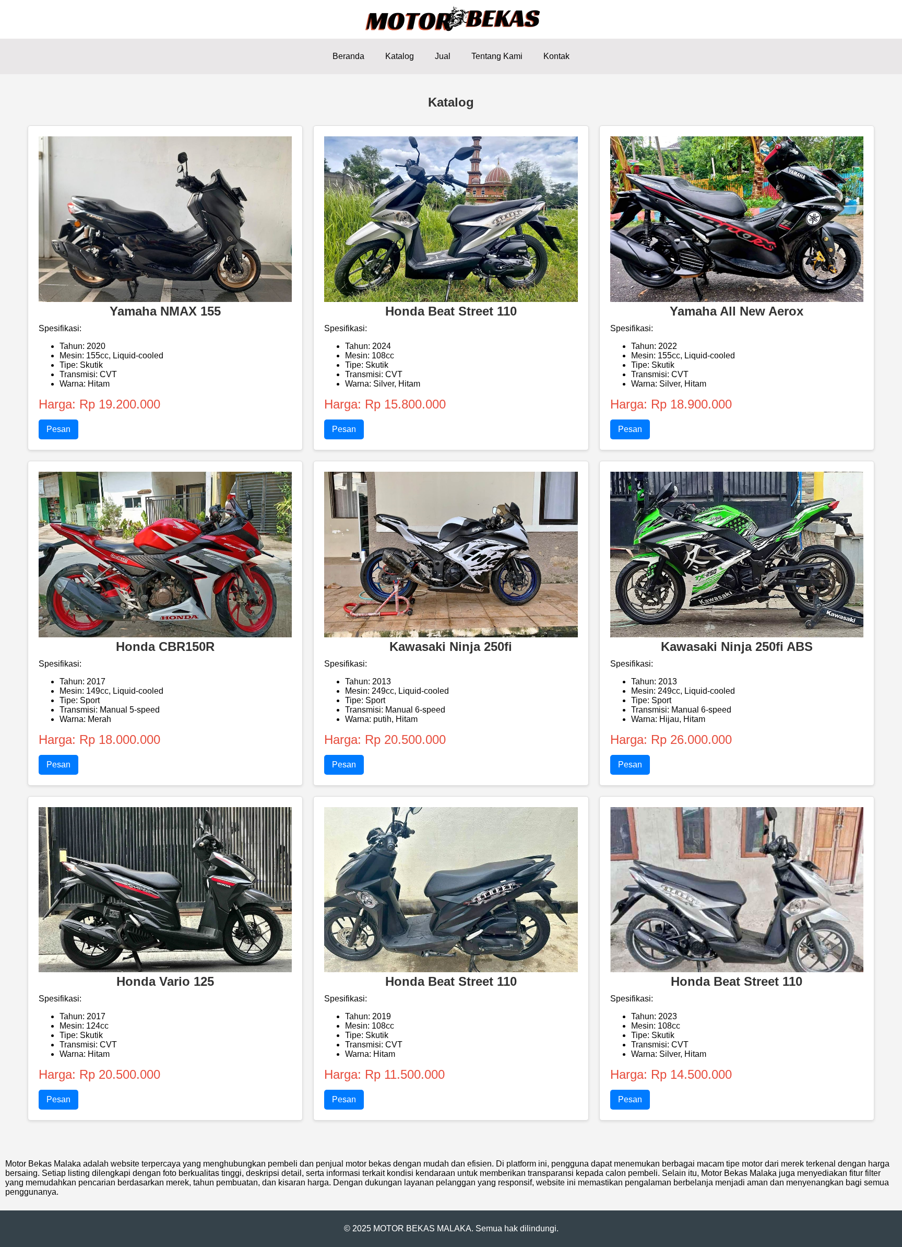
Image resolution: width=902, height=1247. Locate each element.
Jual (442, 56)
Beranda (348, 56)
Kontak (556, 56)
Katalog (399, 56)
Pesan (58, 429)
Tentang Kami (497, 56)
